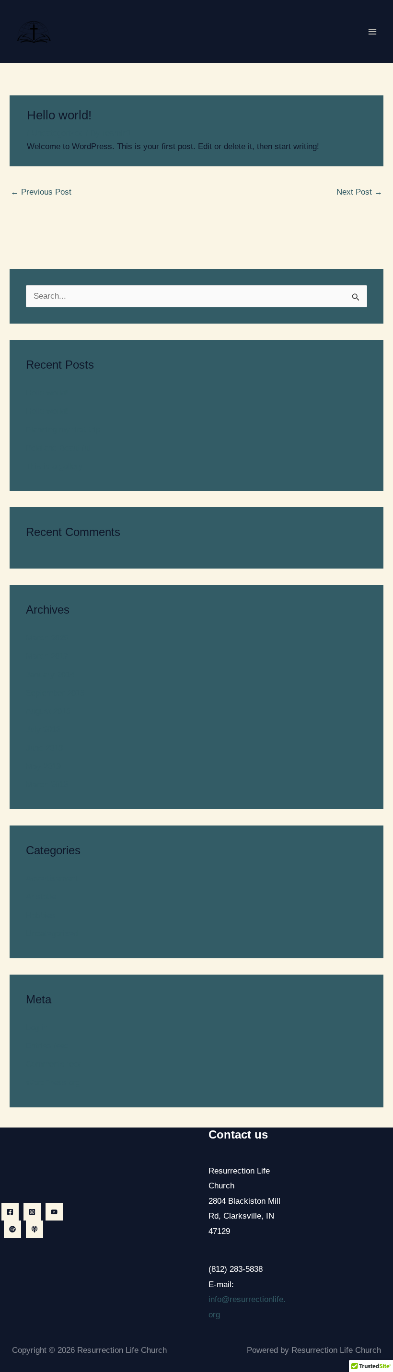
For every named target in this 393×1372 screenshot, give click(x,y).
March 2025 (47, 637)
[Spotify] (12, 1229)
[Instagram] (32, 1212)
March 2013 (47, 784)
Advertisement (52, 878)
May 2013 (43, 766)
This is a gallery (54, 466)
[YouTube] (54, 1212)
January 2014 (50, 674)
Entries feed (47, 1045)
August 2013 (48, 711)
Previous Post (41, 192)
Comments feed (54, 1064)
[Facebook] (10, 1212)
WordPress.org (53, 1082)
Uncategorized (57, 133)
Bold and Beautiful (58, 448)
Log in (36, 1027)
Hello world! (47, 392)
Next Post (359, 192)
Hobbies (40, 915)
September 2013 (55, 693)
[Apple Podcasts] (34, 1229)
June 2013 (44, 748)
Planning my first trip (63, 429)
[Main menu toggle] (373, 32)
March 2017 (47, 656)
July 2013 (43, 729)
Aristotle (41, 896)
